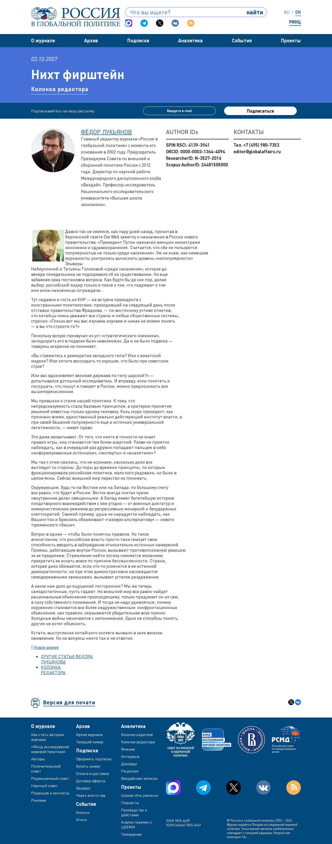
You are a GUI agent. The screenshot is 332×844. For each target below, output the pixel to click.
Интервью (130, 756)
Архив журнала (89, 734)
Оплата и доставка (92, 773)
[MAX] (128, 23)
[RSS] (190, 23)
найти (254, 12)
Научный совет (44, 785)
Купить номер (88, 766)
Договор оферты (90, 780)
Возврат (83, 788)
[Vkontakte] (175, 23)
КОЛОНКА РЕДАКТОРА (53, 669)
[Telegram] (144, 23)
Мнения (128, 749)
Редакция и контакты (50, 792)
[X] (291, 702)
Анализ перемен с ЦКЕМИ (136, 824)
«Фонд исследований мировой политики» (50, 749)
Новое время (46, 647)
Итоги (81, 819)
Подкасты (130, 802)
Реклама (38, 800)
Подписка (138, 40)
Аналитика (190, 40)
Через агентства (90, 795)
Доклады (129, 763)
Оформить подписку (94, 758)
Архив (91, 40)
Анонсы (83, 812)
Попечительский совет (46, 768)
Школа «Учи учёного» (139, 795)
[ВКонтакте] (298, 702)
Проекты (291, 40)
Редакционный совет (50, 778)
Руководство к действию (134, 812)
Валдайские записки (139, 778)
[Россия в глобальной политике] (75, 16)
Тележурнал (131, 834)
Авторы (38, 758)
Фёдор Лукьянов (106, 131)
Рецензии (130, 771)
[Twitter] (159, 23)
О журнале (43, 40)
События (242, 40)
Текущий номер (89, 741)
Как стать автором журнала (47, 737)
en (298, 12)
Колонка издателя (137, 734)
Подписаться (260, 111)
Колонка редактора (59, 88)
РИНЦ (295, 22)
